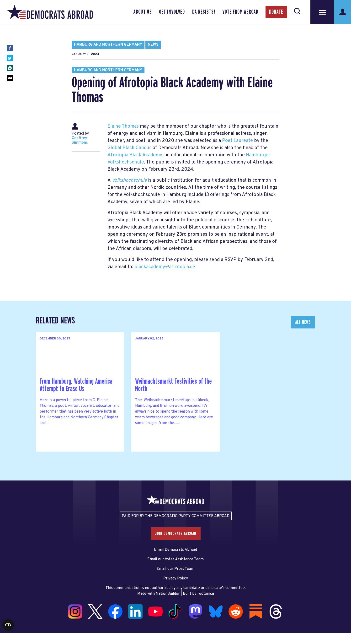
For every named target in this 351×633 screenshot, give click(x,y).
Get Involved (172, 12)
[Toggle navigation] (322, 12)
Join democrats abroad (175, 533)
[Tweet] (10, 58)
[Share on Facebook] (10, 48)
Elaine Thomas (123, 126)
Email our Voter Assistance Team (175, 559)
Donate (276, 12)
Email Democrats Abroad (175, 549)
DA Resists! (203, 12)
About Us (142, 12)
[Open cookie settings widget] (8, 625)
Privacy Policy (175, 578)
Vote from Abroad (240, 12)
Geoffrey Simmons (80, 140)
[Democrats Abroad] (50, 12)
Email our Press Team (175, 569)
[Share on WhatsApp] (10, 68)
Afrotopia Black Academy (134, 155)
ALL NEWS (303, 322)
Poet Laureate (237, 141)
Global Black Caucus (129, 148)
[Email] (10, 78)
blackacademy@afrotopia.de (164, 267)
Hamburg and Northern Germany (108, 44)
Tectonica (205, 593)
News (153, 44)
